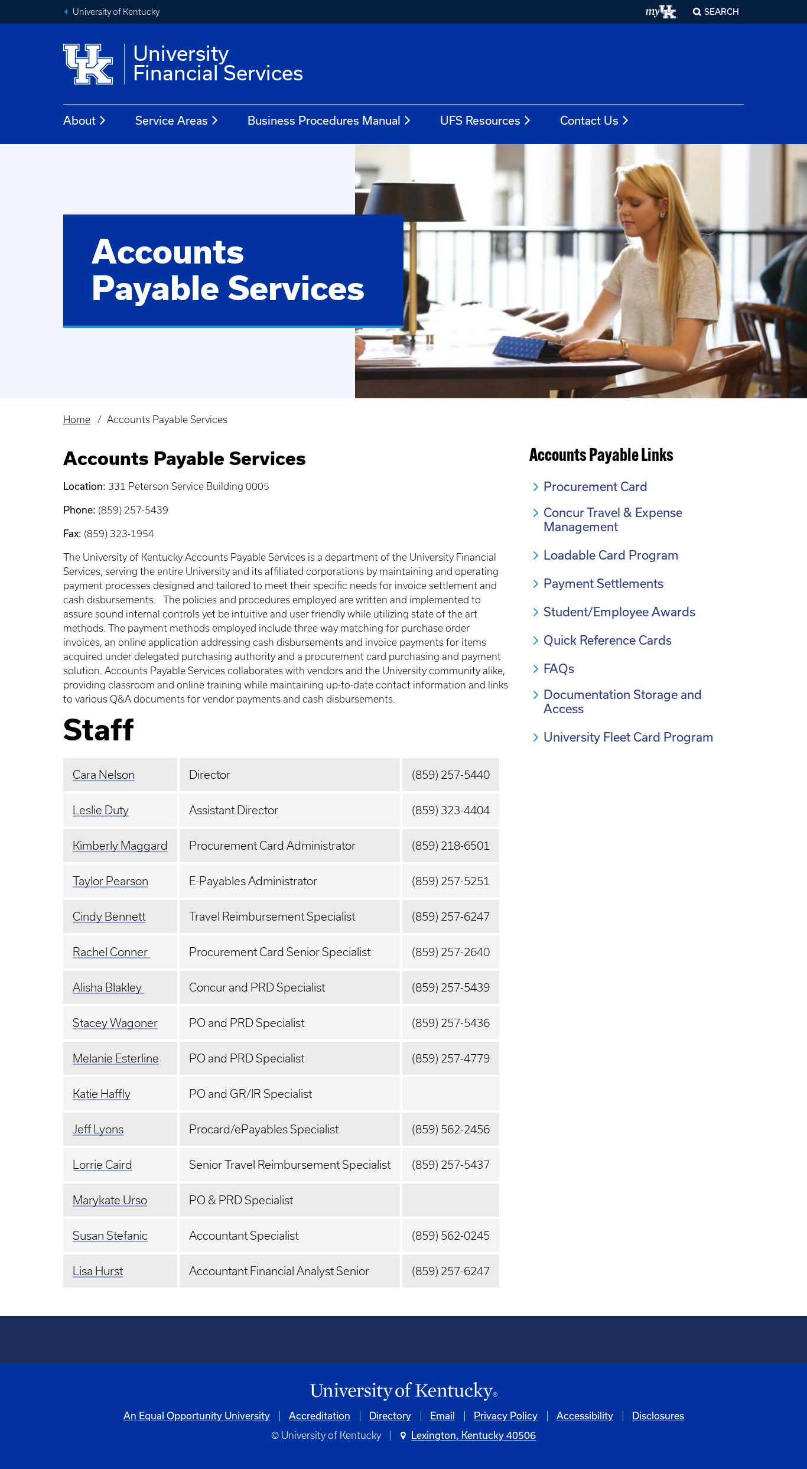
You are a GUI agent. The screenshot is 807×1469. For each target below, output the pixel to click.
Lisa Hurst (98, 1271)
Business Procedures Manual (324, 120)
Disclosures (658, 1415)
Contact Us (589, 120)
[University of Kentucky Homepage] (403, 1392)
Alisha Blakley (108, 987)
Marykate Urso (110, 1200)
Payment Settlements (603, 583)
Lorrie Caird (102, 1164)
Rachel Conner (111, 951)
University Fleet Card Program (629, 737)
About (79, 120)
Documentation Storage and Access (623, 702)
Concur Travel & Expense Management (613, 520)
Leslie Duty (101, 810)
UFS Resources (480, 120)
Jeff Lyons (98, 1129)
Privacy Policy (506, 1415)
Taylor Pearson (110, 881)
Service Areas (171, 120)
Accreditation (319, 1415)
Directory (390, 1415)
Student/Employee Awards (619, 612)
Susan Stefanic (110, 1235)
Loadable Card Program (611, 555)
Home (76, 419)
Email (442, 1415)
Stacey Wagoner (115, 1022)
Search (721, 12)
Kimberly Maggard (120, 845)
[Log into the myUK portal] (662, 12)
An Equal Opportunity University (196, 1415)
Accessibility (585, 1415)
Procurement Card (595, 486)
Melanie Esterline (116, 1058)
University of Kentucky (116, 12)
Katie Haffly (102, 1093)
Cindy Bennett (109, 916)
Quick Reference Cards (608, 640)
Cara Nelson (104, 774)
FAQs (559, 668)
